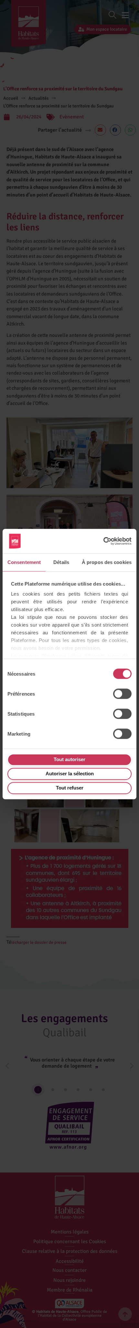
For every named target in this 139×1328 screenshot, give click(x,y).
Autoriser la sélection (70, 773)
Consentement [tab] (24, 562)
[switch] (122, 694)
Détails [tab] (61, 562)
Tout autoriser (69, 759)
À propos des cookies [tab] (107, 562)
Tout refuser (69, 787)
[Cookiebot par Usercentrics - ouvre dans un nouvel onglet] (103, 541)
